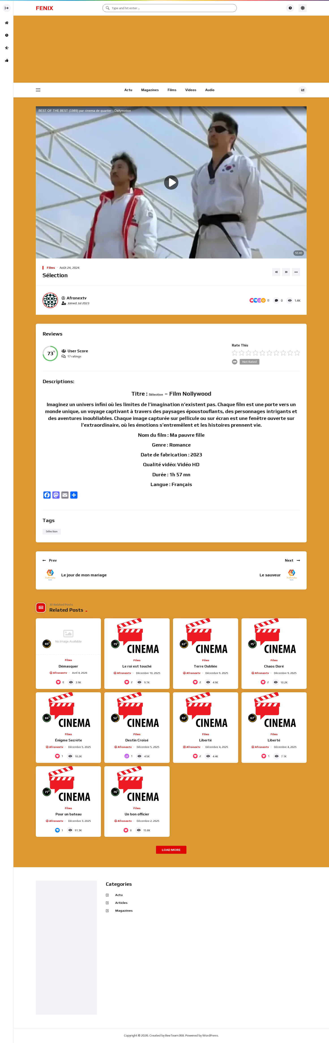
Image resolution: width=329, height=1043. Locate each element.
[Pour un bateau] (68, 784)
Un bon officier (137, 814)
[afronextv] (50, 300)
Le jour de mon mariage (84, 575)
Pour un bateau (68, 814)
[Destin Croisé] (136, 710)
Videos (190, 90)
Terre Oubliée (205, 666)
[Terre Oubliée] (205, 636)
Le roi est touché (137, 666)
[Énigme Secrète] (68, 710)
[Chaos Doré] (274, 636)
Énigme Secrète (68, 740)
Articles (121, 902)
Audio (209, 90)
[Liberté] (205, 710)
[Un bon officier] (136, 784)
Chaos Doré (274, 666)
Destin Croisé (136, 740)
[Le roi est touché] (136, 636)
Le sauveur (270, 575)
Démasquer (68, 666)
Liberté (205, 740)
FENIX (44, 8)
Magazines (150, 90)
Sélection (52, 531)
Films (172, 90)
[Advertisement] (171, 49)
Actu (128, 90)
